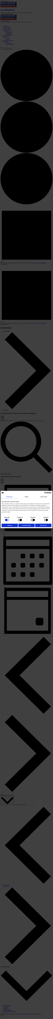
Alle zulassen (43, 525)
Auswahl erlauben (26, 525)
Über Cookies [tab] (44, 496)
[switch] (20, 520)
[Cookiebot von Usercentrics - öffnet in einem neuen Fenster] (45, 493)
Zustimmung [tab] (9, 496)
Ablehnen (9, 525)
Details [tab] (26, 496)
